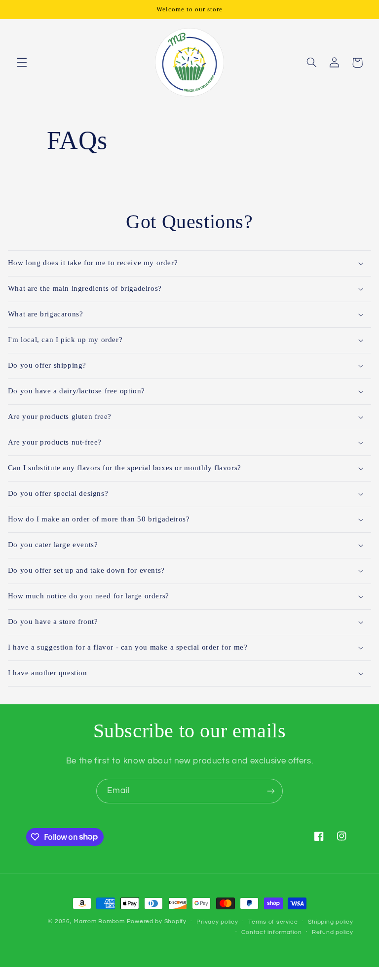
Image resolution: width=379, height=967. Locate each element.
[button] (21, 62)
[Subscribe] (271, 791)
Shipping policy (330, 922)
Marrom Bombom (99, 921)
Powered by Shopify (157, 921)
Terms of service (273, 922)
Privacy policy (217, 922)
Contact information (271, 932)
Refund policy (332, 932)
